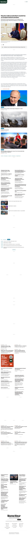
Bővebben (14, 249)
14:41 (2, 247)
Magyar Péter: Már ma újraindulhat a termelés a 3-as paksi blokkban (16, 210)
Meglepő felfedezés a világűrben (7, 242)
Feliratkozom (19, 519)
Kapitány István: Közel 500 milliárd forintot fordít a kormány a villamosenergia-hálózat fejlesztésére (14, 247)
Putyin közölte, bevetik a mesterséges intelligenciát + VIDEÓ (12, 108)
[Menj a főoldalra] (4, 1)
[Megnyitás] (26, 1)
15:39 (2, 241)
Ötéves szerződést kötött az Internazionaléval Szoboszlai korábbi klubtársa (13, 245)
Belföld (3, 213)
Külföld (2, 128)
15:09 (2, 244)
